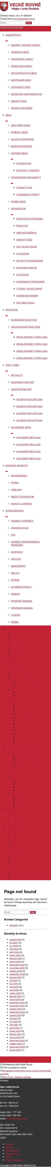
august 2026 (15, 939)
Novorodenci (19, 475)
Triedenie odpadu (13, 1159)
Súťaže (15, 580)
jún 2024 (14, 1021)
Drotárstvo (23, 163)
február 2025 (16, 996)
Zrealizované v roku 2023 (31, 358)
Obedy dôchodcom (22, 496)
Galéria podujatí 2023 (29, 420)
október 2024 (16, 1008)
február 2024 (16, 1034)
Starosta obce (20, 52)
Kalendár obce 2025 (28, 444)
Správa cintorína (21, 108)
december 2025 (17, 964)
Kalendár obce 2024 (28, 451)
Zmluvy (15, 573)
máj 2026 (14, 948)
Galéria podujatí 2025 (29, 406)
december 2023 (17, 1040)
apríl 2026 (14, 952)
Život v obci (12, 365)
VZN (13, 534)
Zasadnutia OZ (20, 527)
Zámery (15, 594)
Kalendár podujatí (22, 382)
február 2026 (16, 958)
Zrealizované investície (25, 326)
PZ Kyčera (22, 274)
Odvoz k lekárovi (21, 503)
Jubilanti (16, 489)
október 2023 (16, 1043)
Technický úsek (20, 87)
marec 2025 (15, 993)
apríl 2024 (14, 1027)
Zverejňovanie (14, 510)
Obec (8, 115)
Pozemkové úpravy (28, 194)
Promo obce (18, 201)
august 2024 (15, 1015)
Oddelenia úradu (21, 66)
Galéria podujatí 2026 (29, 399)
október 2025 (16, 971)
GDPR (8, 1156)
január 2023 (15, 1050)
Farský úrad (24, 239)
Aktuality (17, 375)
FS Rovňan (22, 253)
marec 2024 (15, 1031)
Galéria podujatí (21, 389)
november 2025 (17, 967)
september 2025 (17, 974)
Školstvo (22, 225)
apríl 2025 (14, 990)
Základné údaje (20, 125)
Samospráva (13, 35)
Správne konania (21, 601)
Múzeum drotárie (21, 146)
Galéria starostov (22, 139)
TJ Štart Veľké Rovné (29, 288)
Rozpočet (17, 552)
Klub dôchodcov (26, 267)
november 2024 (17, 1005)
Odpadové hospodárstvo (26, 94)
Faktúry (16, 559)
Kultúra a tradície (27, 170)
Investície (11, 309)
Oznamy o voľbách (22, 520)
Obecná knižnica (26, 232)
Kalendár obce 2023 (28, 458)
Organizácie (18, 208)
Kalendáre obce (21, 427)
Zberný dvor (19, 101)
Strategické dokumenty (26, 177)
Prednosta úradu (22, 59)
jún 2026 (14, 945)
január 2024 (15, 1037)
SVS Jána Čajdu (25, 302)
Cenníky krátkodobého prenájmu (25, 543)
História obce (19, 153)
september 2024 (17, 1012)
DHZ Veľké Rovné (26, 246)
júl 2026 (13, 942)
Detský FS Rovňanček (29, 260)
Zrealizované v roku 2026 (31, 337)
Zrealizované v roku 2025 (31, 344)
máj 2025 (14, 986)
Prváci (15, 482)
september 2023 (17, 1046)
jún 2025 (14, 983)
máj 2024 (14, 1024)
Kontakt (9, 1147)
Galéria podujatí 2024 (29, 413)
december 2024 (17, 1002)
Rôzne (15, 622)
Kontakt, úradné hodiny (25, 45)
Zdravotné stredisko (29, 218)
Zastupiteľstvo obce (24, 73)
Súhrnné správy (21, 587)
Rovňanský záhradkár (30, 281)
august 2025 (15, 977)
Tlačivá (15, 615)
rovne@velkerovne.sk (24, 18)
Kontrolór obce (21, 80)
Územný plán (24, 187)
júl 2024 (13, 1018)
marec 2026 (15, 955)
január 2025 (15, 999)
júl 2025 (13, 980)
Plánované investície (24, 319)
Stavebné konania (22, 608)
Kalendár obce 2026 (28, 437)
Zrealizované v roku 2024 (31, 351)
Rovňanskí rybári (27, 295)
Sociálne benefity (16, 465)
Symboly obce (19, 132)
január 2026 (15, 961)
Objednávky (18, 566)
